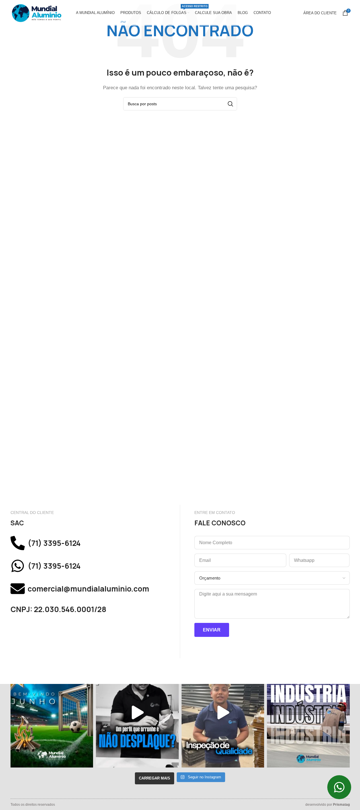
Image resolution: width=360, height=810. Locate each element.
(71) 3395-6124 (54, 543)
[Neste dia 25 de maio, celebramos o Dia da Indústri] (308, 712)
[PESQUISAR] (230, 103)
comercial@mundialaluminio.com (88, 589)
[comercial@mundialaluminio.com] (18, 589)
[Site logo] (36, 12)
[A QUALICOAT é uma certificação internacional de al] (223, 712)
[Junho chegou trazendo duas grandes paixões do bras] (52, 712)
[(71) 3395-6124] (18, 543)
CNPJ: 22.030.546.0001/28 (58, 609)
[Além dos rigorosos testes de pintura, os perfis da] (137, 712)
